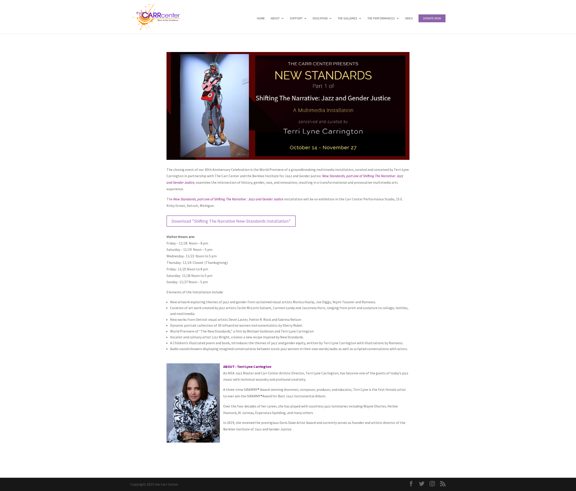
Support (296, 18)
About (275, 18)
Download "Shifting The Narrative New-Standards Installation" (231, 221)
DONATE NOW (432, 18)
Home (261, 18)
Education (320, 18)
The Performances (381, 18)
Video (409, 18)
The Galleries (347, 18)
